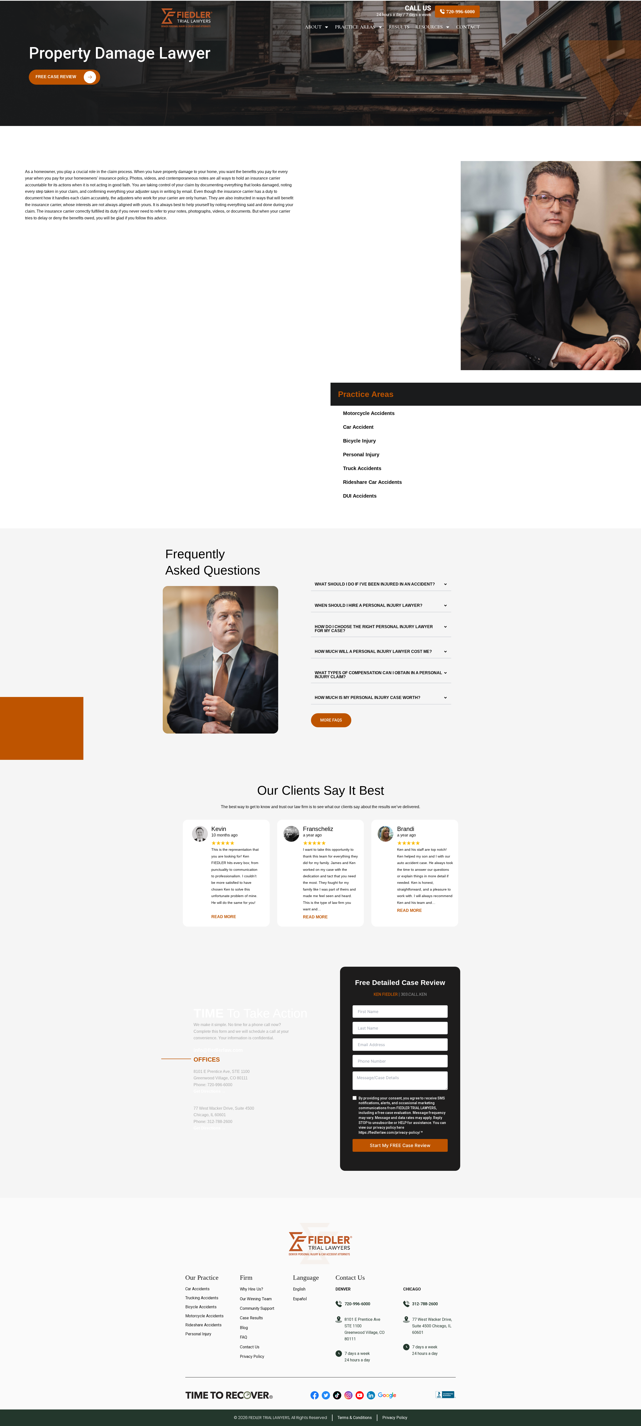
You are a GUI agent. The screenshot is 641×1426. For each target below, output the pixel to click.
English (299, 1289)
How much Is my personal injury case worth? (367, 698)
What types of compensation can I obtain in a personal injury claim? (378, 675)
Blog (244, 1327)
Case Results (251, 1318)
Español (300, 1299)
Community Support (257, 1308)
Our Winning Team (256, 1299)
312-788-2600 (219, 1121)
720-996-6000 (219, 1085)
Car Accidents (197, 1289)
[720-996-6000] (339, 1304)
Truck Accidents (362, 468)
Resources (429, 27)
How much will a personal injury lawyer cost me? (373, 652)
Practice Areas (355, 27)
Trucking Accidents (201, 1298)
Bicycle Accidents (201, 1307)
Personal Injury (361, 454)
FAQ (243, 1337)
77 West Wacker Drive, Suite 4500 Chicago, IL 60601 (432, 1326)
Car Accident (358, 427)
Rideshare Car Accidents (372, 482)
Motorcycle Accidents (369, 413)
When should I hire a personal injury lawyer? (368, 606)
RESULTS (399, 27)
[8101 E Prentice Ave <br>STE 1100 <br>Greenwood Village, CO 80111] (339, 1320)
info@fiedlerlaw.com (218, 1050)
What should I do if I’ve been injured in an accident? (375, 584)
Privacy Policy (252, 1356)
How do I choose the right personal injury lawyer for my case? (374, 629)
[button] (381, 585)
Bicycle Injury (359, 441)
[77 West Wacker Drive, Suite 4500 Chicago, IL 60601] (406, 1320)
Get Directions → (210, 1091)
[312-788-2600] (406, 1304)
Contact (468, 27)
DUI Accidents (360, 496)
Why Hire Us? (251, 1289)
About (313, 27)
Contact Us (249, 1347)
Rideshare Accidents (203, 1325)
